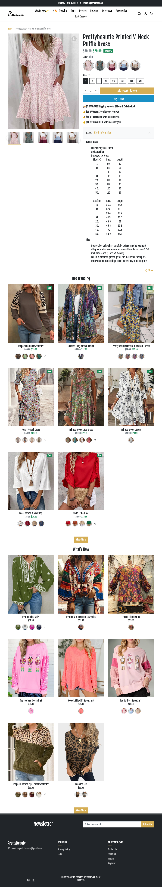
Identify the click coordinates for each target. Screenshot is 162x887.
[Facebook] (28, 880)
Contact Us (112, 849)
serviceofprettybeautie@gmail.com (26, 848)
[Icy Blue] (18, 440)
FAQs (60, 854)
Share (150, 270)
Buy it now (119, 99)
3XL (122, 81)
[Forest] (39, 356)
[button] (139, 13)
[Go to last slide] (8, 138)
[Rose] (32, 627)
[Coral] (81, 711)
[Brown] (18, 356)
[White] (82, 440)
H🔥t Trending (60, 10)
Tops (73, 10)
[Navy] (25, 440)
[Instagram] (33, 880)
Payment (111, 863)
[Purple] (131, 627)
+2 (45, 356)
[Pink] (88, 65)
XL (106, 81)
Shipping (112, 854)
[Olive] (68, 440)
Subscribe (147, 824)
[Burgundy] (32, 794)
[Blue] (123, 65)
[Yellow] (121, 356)
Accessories (121, 10)
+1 (45, 440)
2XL (114, 81)
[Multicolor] (81, 356)
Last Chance (81, 16)
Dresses (83, 10)
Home (10, 28)
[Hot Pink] (134, 356)
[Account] (145, 13)
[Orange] (75, 523)
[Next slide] (78, 140)
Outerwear (107, 10)
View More (81, 539)
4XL (131, 81)
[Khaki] (32, 440)
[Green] (100, 65)
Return (111, 858)
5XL (140, 81)
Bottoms (94, 10)
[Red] (111, 65)
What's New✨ (42, 10)
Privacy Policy (64, 849)
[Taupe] (135, 65)
